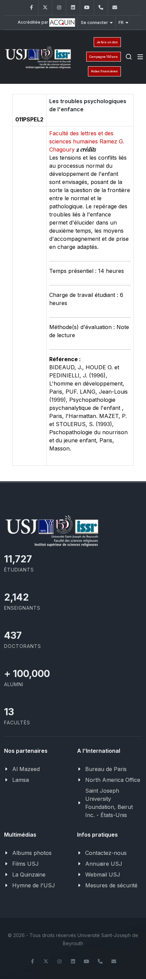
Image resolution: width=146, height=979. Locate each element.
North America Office (112, 779)
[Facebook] (31, 7)
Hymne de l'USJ (33, 885)
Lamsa (20, 779)
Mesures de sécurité (111, 885)
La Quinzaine (28, 874)
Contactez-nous (106, 852)
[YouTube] (87, 7)
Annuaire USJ (103, 863)
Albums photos (32, 852)
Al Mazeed (26, 769)
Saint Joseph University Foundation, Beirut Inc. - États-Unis (109, 802)
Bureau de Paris (106, 769)
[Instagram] (59, 7)
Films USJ (25, 863)
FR (121, 22)
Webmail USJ (102, 874)
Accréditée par (33, 22)
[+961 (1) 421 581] (101, 7)
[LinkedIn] (73, 7)
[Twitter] (45, 7)
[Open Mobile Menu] (140, 57)
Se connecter (94, 22)
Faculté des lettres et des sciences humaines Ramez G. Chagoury (86, 141)
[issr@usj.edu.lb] (115, 7)
